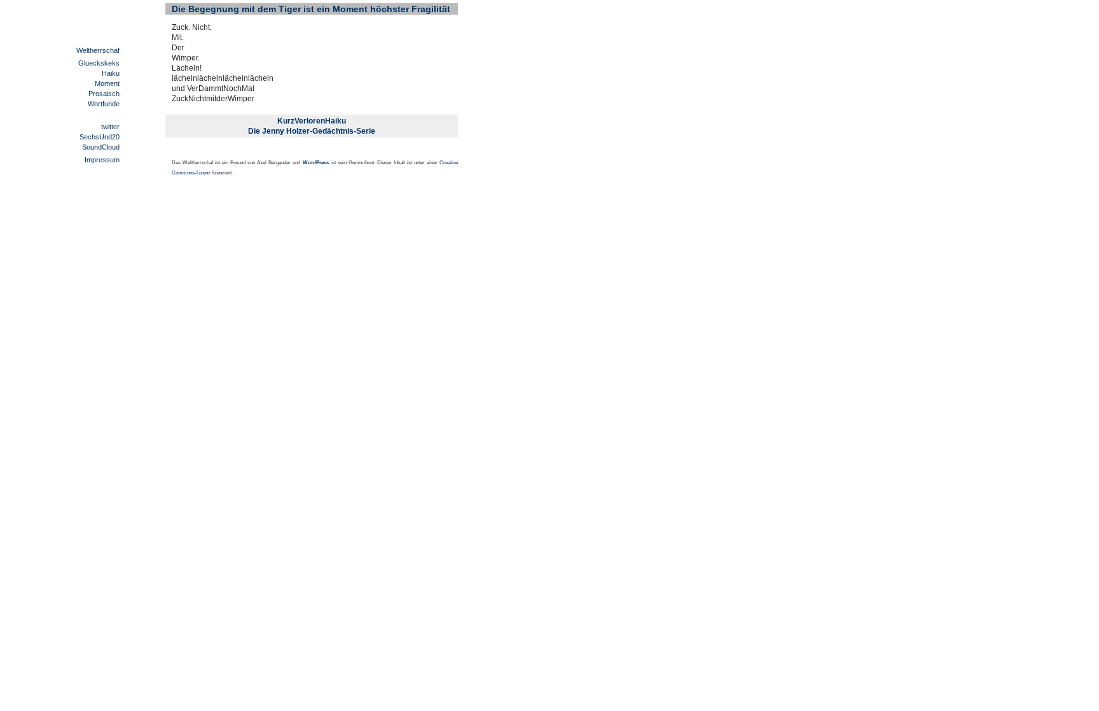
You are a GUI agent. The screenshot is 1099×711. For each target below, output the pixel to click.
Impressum (102, 160)
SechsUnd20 (99, 137)
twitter (110, 126)
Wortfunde (104, 104)
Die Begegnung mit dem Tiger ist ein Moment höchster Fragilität (311, 9)
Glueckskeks (99, 63)
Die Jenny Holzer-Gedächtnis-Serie (311, 131)
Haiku (111, 73)
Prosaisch (104, 93)
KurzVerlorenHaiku (311, 120)
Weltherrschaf (98, 50)
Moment (107, 83)
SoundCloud (101, 147)
